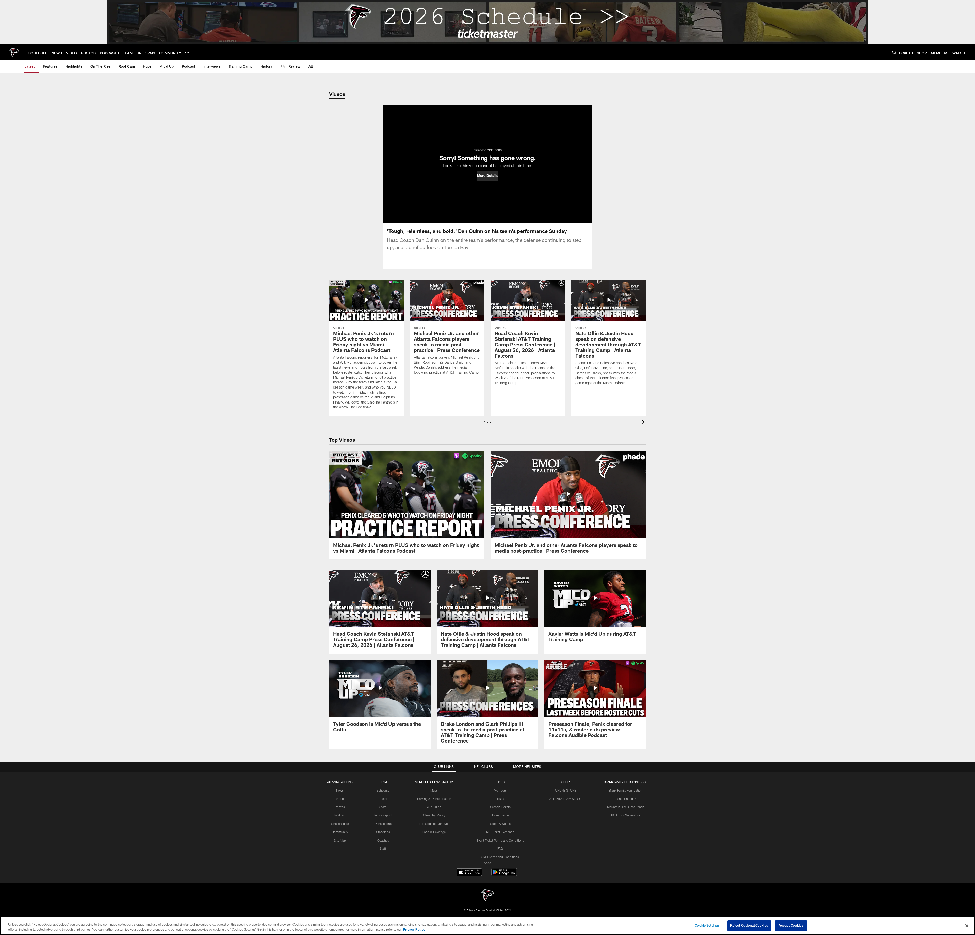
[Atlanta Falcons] (487, 896)
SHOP (565, 782)
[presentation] (644, 422)
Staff (383, 848)
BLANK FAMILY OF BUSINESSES (625, 782)
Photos (340, 807)
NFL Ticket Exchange (500, 832)
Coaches (383, 840)
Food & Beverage (434, 832)
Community (340, 832)
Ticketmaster (500, 815)
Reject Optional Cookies (749, 925)
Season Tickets (500, 807)
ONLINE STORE (565, 790)
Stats (382, 807)
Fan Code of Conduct (434, 823)
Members (500, 790)
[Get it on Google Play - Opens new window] (504, 874)
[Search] (894, 52)
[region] (487, 926)
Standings (383, 832)
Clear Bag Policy (434, 815)
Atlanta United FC (626, 798)
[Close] (966, 925)
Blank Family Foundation (625, 790)
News (340, 790)
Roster (383, 798)
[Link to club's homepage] (14, 52)
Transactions (383, 823)
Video (340, 798)
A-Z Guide (434, 807)
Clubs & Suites (500, 823)
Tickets (500, 798)
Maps (434, 790)
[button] (487, 176)
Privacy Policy (414, 929)
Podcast (340, 815)
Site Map (340, 840)
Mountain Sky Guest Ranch (625, 807)
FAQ (500, 848)
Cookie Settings (707, 925)
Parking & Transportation (434, 798)
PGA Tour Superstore (625, 815)
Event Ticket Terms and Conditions (500, 840)
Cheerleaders (340, 823)
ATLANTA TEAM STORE (565, 798)
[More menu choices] (187, 53)
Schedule (383, 790)
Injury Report (383, 815)
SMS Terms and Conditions (500, 857)
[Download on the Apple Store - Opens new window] (469, 872)
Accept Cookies (791, 925)
